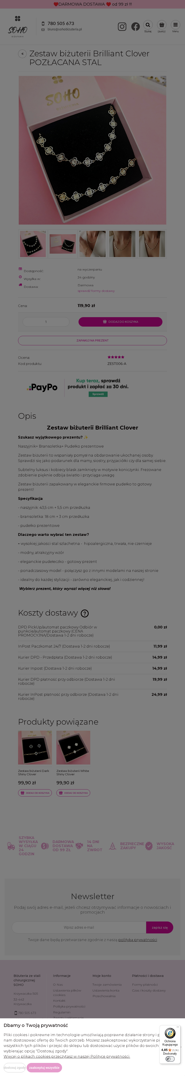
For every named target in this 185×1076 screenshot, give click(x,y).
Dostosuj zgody (14, 1067)
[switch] (170, 1059)
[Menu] (177, 1028)
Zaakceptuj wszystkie (44, 1067)
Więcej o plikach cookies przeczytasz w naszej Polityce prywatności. (67, 1056)
